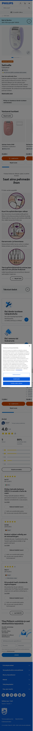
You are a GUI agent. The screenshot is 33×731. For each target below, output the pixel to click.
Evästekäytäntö (15, 371)
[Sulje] (28, 345)
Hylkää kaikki (16, 380)
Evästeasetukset (16, 375)
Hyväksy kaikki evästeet (16, 384)
